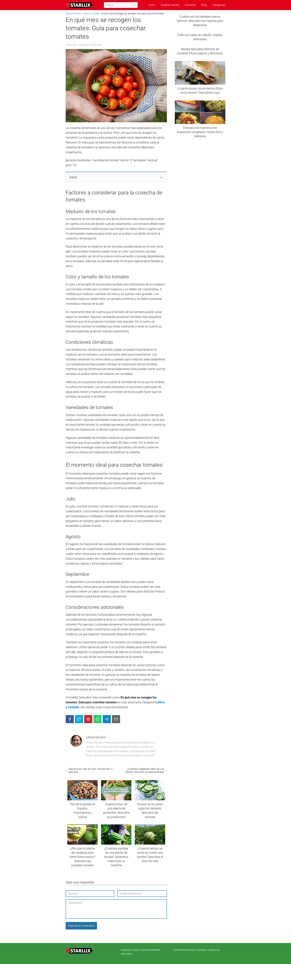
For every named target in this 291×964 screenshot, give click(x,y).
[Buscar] (134, 5)
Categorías (219, 5)
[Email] (116, 719)
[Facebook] (70, 719)
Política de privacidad (184, 950)
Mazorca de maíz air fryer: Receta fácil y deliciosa (90, 770)
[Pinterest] (88, 719)
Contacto (190, 5)
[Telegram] (107, 719)
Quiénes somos (170, 5)
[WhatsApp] (97, 719)
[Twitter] (79, 719)
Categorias (213, 950)
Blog (204, 5)
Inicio (152, 5)
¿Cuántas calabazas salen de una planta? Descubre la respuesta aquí (144, 770)
